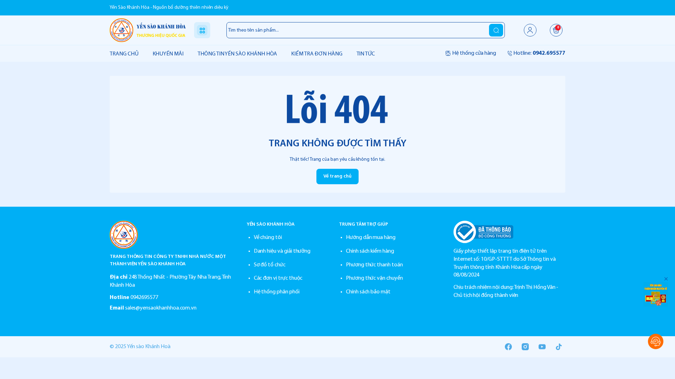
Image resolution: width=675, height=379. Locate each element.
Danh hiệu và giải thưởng (282, 251)
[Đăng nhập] (530, 30)
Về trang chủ (337, 176)
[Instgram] (525, 346)
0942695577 (144, 297)
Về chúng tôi (268, 237)
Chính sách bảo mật (368, 292)
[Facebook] (508, 346)
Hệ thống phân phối (277, 292)
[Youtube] (542, 346)
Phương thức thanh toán (374, 265)
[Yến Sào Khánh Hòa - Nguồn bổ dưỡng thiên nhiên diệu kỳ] (148, 30)
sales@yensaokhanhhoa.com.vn (161, 308)
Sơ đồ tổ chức (269, 265)
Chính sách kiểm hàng (370, 251)
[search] (496, 30)
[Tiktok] (559, 346)
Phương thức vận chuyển (374, 278)
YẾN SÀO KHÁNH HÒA (271, 224)
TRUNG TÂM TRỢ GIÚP (363, 224)
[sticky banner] (656, 294)
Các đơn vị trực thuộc (278, 278)
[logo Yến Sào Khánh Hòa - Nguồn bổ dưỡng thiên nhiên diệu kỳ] (171, 235)
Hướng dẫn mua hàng (371, 237)
